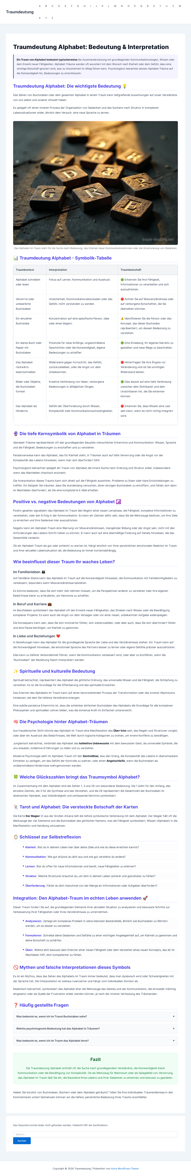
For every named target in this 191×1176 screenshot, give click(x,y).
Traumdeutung (20, 12)
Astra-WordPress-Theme (124, 1168)
